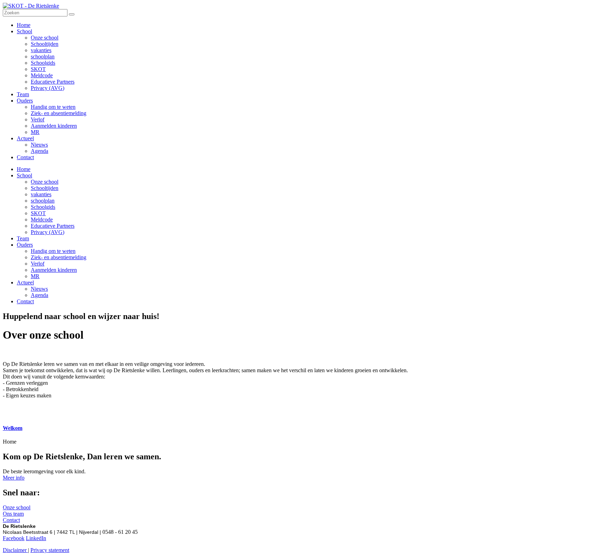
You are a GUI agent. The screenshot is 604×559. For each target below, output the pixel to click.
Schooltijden (44, 188)
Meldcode (42, 219)
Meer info (13, 478)
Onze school (44, 182)
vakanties (41, 194)
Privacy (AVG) (47, 232)
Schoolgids (43, 207)
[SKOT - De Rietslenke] (31, 6)
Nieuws (39, 289)
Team (23, 238)
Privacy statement (49, 550)
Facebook (13, 538)
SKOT (38, 213)
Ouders (25, 245)
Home (23, 169)
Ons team (13, 514)
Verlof (37, 264)
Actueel (25, 282)
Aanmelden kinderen (54, 270)
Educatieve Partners (52, 226)
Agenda (39, 295)
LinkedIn (36, 538)
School (24, 175)
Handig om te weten (53, 251)
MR (35, 276)
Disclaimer (15, 550)
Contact (25, 301)
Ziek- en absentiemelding (58, 257)
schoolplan (43, 201)
